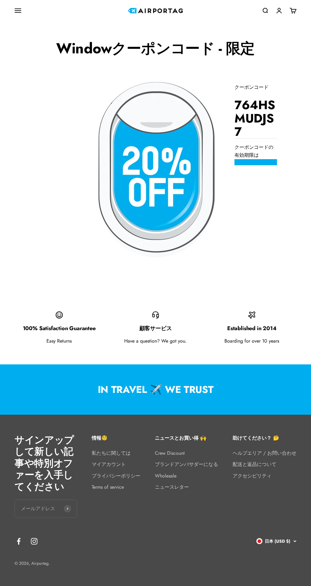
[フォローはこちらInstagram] (34, 541)
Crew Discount (170, 453)
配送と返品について (254, 464)
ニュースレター (172, 487)
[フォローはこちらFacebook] (19, 541)
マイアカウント (109, 464)
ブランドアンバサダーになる (186, 464)
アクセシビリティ (252, 475)
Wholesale (165, 475)
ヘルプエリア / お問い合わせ (264, 453)
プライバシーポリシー (116, 475)
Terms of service (108, 487)
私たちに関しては (111, 453)
